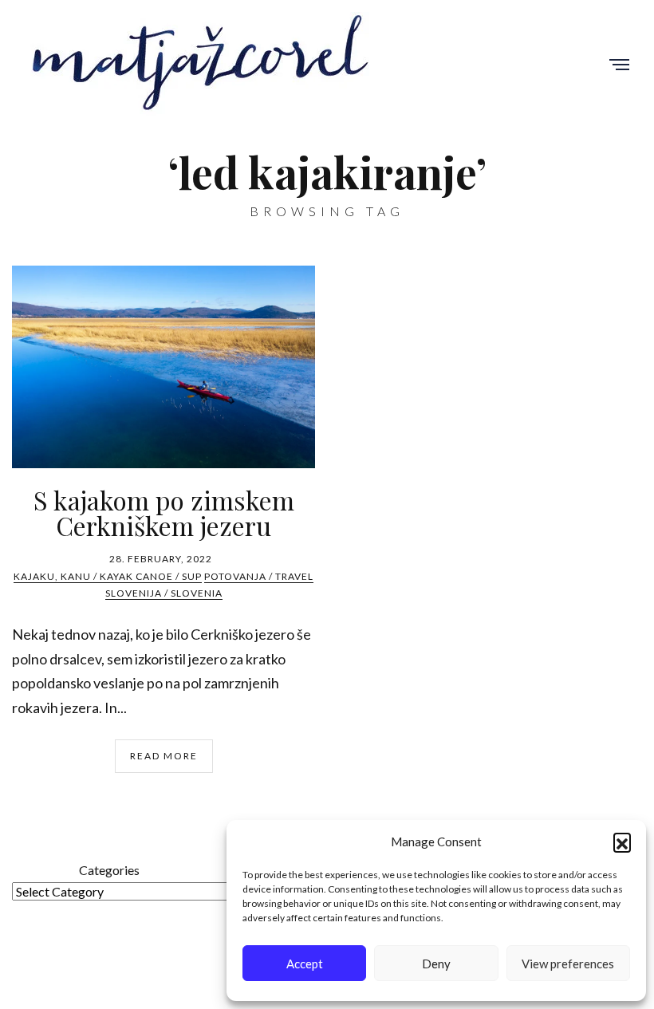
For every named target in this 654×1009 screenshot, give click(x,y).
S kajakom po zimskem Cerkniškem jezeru (163, 512)
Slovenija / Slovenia (164, 593)
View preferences (568, 963)
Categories (109, 869)
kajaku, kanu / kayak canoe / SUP (108, 576)
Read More (164, 756)
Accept (304, 963)
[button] (622, 841)
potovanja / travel (258, 576)
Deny (436, 963)
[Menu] (619, 66)
